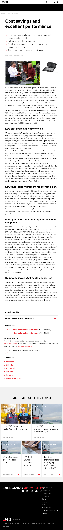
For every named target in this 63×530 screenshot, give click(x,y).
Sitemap (6, 526)
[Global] (46, 2)
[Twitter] (32, 491)
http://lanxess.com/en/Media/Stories (14, 352)
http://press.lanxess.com (11, 343)
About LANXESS (12, 312)
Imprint (51, 523)
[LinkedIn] (27, 491)
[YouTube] (36, 491)
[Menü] (61, 2)
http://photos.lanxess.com (24, 346)
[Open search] (57, 2)
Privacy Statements (11, 523)
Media (3, 13)
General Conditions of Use (34, 523)
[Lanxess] (8, 520)
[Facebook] (23, 491)
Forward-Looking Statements (19, 319)
